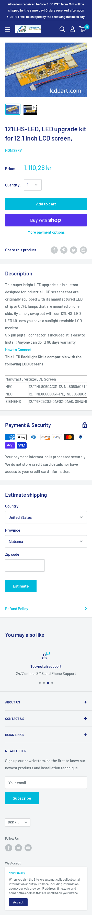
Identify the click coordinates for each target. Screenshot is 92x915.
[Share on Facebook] (54, 250)
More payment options (46, 232)
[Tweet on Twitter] (73, 250)
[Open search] (62, 29)
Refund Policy (16, 608)
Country (11, 506)
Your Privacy (17, 873)
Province (12, 530)
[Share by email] (83, 250)
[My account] (72, 29)
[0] (82, 29)
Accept (18, 902)
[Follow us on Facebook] (8, 847)
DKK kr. (13, 822)
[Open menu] (7, 29)
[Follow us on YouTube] (28, 847)
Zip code (12, 554)
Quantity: (13, 185)
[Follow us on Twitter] (18, 847)
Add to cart (46, 203)
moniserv (13, 150)
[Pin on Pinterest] (63, 250)
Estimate (21, 585)
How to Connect (18, 349)
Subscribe (22, 797)
